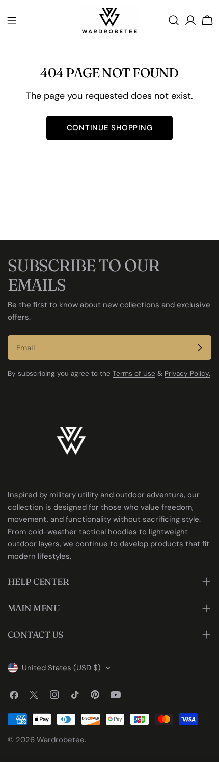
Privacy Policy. (187, 373)
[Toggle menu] (12, 20)
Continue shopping (110, 128)
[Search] (173, 20)
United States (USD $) (61, 668)
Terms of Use (134, 373)
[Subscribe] (199, 347)
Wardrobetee (61, 739)
